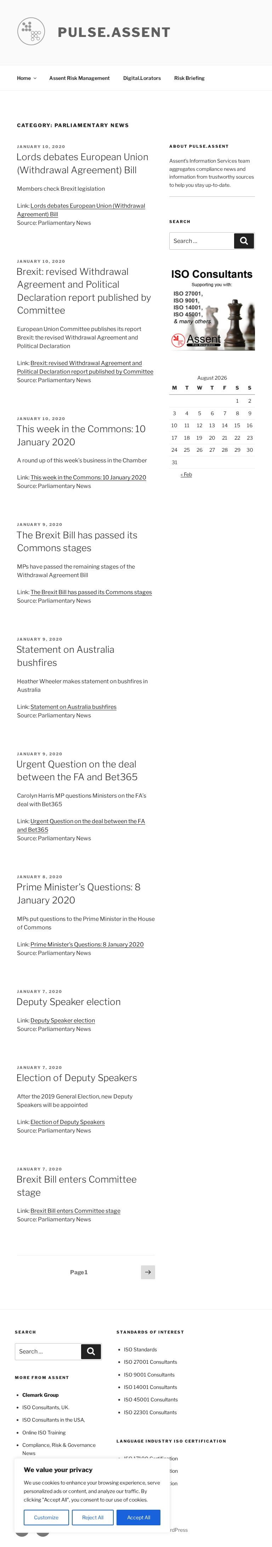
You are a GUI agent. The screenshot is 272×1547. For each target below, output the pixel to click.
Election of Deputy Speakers (76, 1077)
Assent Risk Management (79, 78)
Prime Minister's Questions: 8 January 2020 (87, 944)
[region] (92, 1495)
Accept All (138, 1517)
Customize (46, 1517)
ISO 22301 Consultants (150, 1412)
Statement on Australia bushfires (73, 707)
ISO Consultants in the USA (53, 1420)
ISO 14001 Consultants (150, 1387)
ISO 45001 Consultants (151, 1399)
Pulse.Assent (114, 32)
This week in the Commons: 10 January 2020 (88, 477)
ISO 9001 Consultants (149, 1375)
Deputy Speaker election (68, 1001)
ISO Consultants (40, 1407)
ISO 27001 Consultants (150, 1362)
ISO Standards (140, 1349)
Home (24, 78)
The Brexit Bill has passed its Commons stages (91, 592)
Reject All (92, 1517)
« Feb (186, 474)
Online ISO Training (44, 1432)
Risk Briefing (189, 78)
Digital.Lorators (142, 78)
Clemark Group (40, 1395)
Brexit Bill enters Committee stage (75, 1210)
